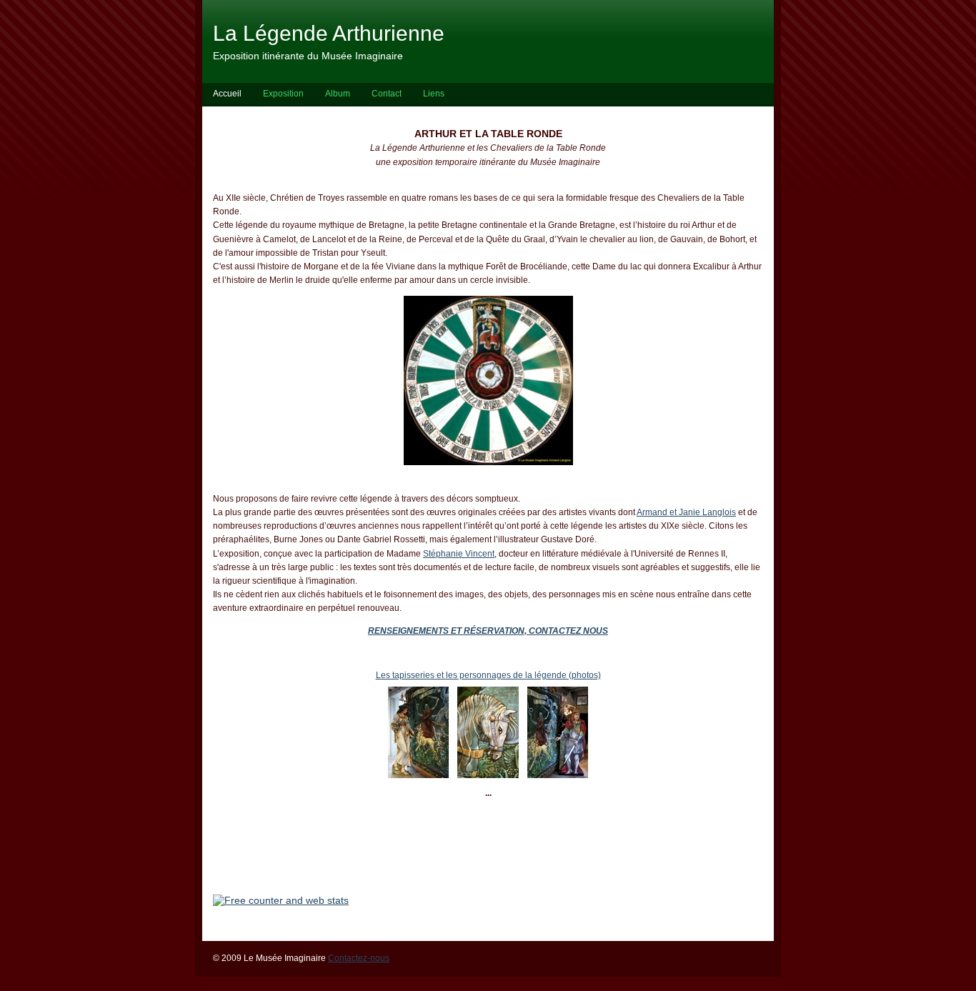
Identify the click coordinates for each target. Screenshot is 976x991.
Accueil (227, 94)
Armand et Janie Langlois (686, 512)
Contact (387, 94)
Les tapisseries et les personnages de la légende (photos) (488, 675)
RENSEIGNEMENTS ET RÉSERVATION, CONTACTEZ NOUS (488, 631)
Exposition (283, 94)
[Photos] (418, 780)
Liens (433, 94)
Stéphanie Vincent (458, 554)
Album (337, 94)
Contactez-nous (358, 958)
